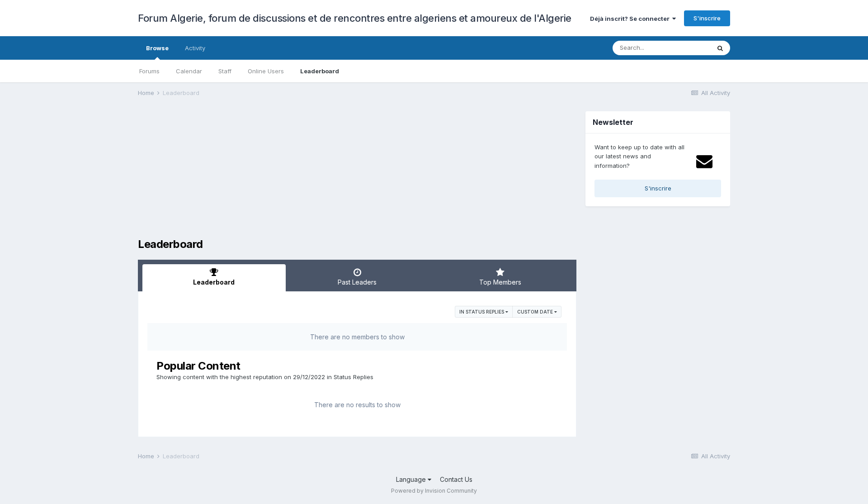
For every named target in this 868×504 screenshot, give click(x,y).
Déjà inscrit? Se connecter (631, 18)
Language (412, 479)
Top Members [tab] (500, 282)
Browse (157, 48)
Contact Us (456, 479)
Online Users (266, 71)
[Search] (720, 48)
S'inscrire (707, 18)
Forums (149, 71)
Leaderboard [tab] (214, 282)
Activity (195, 48)
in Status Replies (482, 311)
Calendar (189, 71)
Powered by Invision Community (434, 490)
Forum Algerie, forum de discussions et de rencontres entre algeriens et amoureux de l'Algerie (354, 18)
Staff (224, 71)
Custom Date (535, 311)
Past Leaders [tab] (357, 282)
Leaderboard (319, 71)
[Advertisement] (302, 174)
